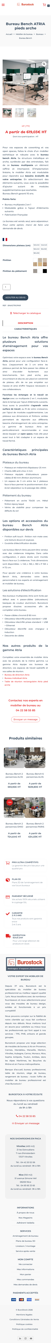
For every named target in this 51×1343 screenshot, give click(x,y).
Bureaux (40, 34)
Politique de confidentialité (25, 1329)
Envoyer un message (26, 719)
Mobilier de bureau (24, 34)
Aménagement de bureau (25, 1236)
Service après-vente (25, 1251)
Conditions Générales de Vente (25, 1319)
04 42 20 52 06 (28, 1162)
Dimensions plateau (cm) (16, 245)
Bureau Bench (25, 38)
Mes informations (25, 1269)
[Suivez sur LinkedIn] (20, 1338)
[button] (44, 64)
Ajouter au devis (15, 297)
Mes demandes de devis (25, 1284)
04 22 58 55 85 (25, 710)
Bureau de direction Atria (17, 675)
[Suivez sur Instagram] (25, 1338)
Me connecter (25, 1264)
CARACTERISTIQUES (25, 329)
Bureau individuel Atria (16, 678)
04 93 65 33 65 (28, 1185)
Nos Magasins (25, 1217)
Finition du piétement (15, 271)
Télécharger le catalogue (27, 313)
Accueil (9, 34)
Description (25, 323)
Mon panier (25, 1274)
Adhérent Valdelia (25, 1223)
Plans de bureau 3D (25, 1241)
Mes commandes (25, 1279)
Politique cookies (25, 1324)
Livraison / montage (25, 1246)
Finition (7, 260)
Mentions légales (25, 1314)
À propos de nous (25, 1212)
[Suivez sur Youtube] (31, 1338)
